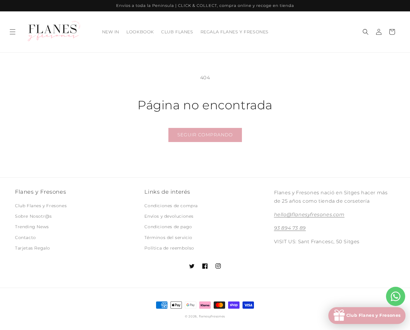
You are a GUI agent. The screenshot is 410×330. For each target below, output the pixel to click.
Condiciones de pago (168, 226)
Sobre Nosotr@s (33, 216)
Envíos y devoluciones (169, 216)
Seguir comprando (205, 135)
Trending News (32, 226)
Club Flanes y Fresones (41, 205)
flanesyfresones (212, 316)
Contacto (25, 237)
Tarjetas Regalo (32, 248)
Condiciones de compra (171, 205)
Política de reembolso (169, 248)
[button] (12, 31)
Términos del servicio (168, 237)
